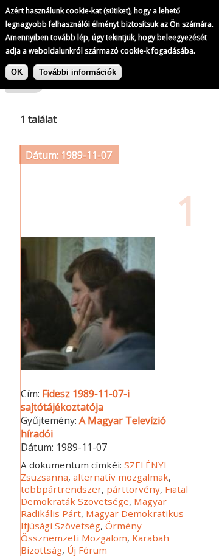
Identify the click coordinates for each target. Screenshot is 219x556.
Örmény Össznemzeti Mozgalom (81, 532)
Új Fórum (87, 550)
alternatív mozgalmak (121, 477)
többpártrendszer (61, 489)
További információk (77, 72)
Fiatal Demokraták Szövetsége (104, 495)
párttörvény (133, 489)
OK (17, 72)
